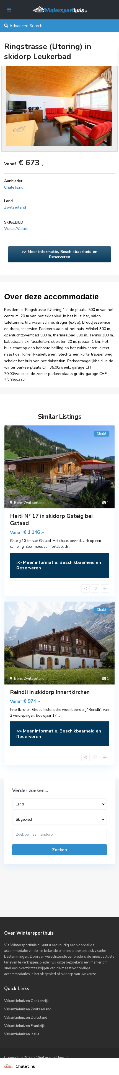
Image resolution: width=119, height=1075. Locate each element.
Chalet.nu (25, 1066)
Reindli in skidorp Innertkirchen (50, 692)
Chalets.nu (14, 187)
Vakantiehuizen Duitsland (25, 1017)
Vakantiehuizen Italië (22, 1034)
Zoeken (59, 850)
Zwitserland (15, 207)
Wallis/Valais (16, 228)
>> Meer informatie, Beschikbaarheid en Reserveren (59, 254)
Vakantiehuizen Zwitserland (27, 1009)
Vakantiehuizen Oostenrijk (26, 1000)
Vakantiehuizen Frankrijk (24, 1025)
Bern (18, 502)
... (70, 546)
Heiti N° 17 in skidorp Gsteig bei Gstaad (51, 519)
